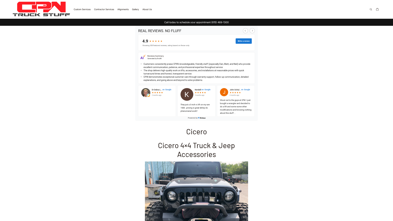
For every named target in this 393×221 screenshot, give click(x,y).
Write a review (244, 41)
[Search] (371, 9)
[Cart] (377, 9)
